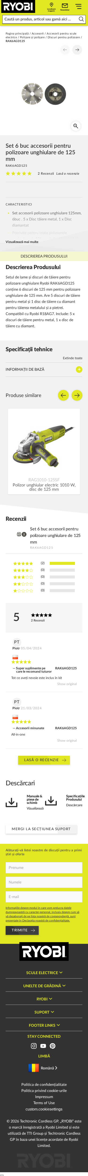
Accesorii (38, 33)
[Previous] (65, 50)
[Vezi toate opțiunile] (78, 7)
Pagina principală (17, 33)
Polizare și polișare (32, 37)
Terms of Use (44, 1103)
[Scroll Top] (2, 1175)
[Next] (77, 50)
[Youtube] (43, 1046)
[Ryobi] (18, 6)
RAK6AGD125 (66, 668)
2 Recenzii (46, 173)
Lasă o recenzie (68, 173)
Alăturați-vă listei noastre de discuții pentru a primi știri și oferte (44, 852)
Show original (67, 684)
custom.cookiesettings (44, 1109)
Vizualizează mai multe (22, 242)
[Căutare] (81, 19)
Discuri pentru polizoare (64, 37)
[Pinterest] (52, 1046)
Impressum (44, 1097)
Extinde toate (72, 358)
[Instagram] (34, 1046)
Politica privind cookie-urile (44, 1091)
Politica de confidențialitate (44, 1085)
